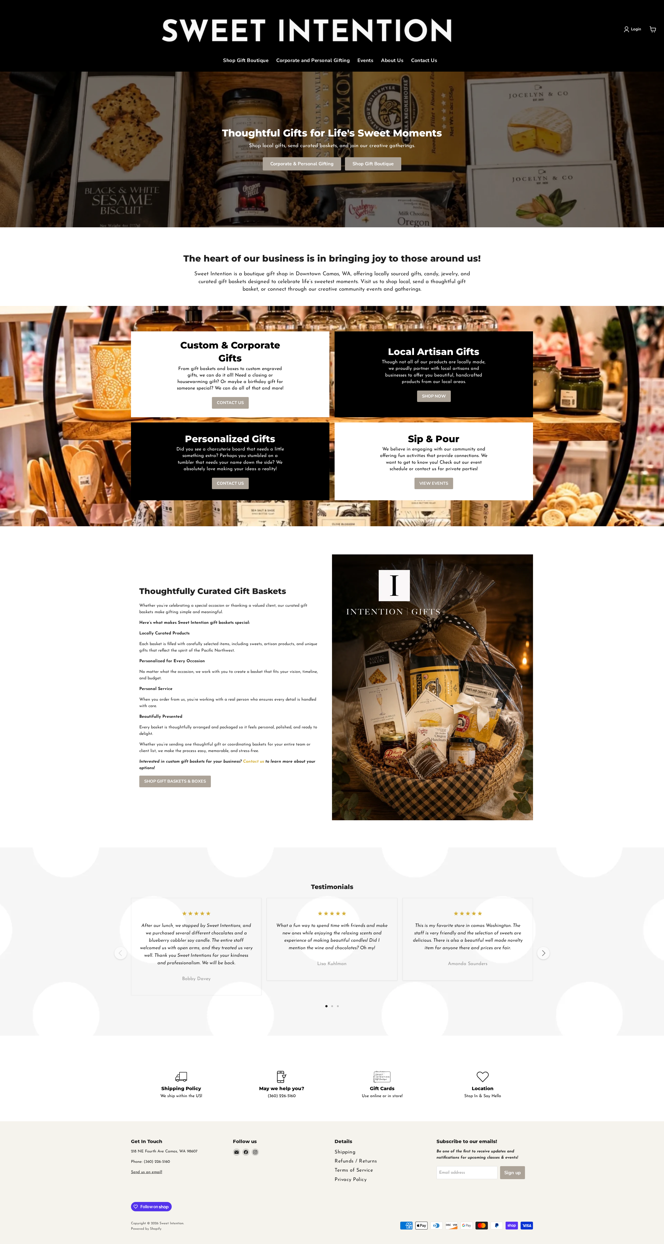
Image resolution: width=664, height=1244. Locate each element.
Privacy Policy (350, 1179)
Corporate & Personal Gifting (302, 164)
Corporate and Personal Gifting (313, 61)
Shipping (345, 1152)
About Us (392, 61)
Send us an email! (146, 1172)
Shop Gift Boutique (245, 61)
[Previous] (120, 953)
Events (365, 61)
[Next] (543, 953)
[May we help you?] (282, 1085)
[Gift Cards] (382, 1085)
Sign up (512, 1173)
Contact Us (424, 61)
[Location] (483, 1085)
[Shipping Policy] (181, 1085)
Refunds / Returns (356, 1161)
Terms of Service (354, 1170)
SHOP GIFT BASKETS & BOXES (175, 781)
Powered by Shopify (146, 1229)
